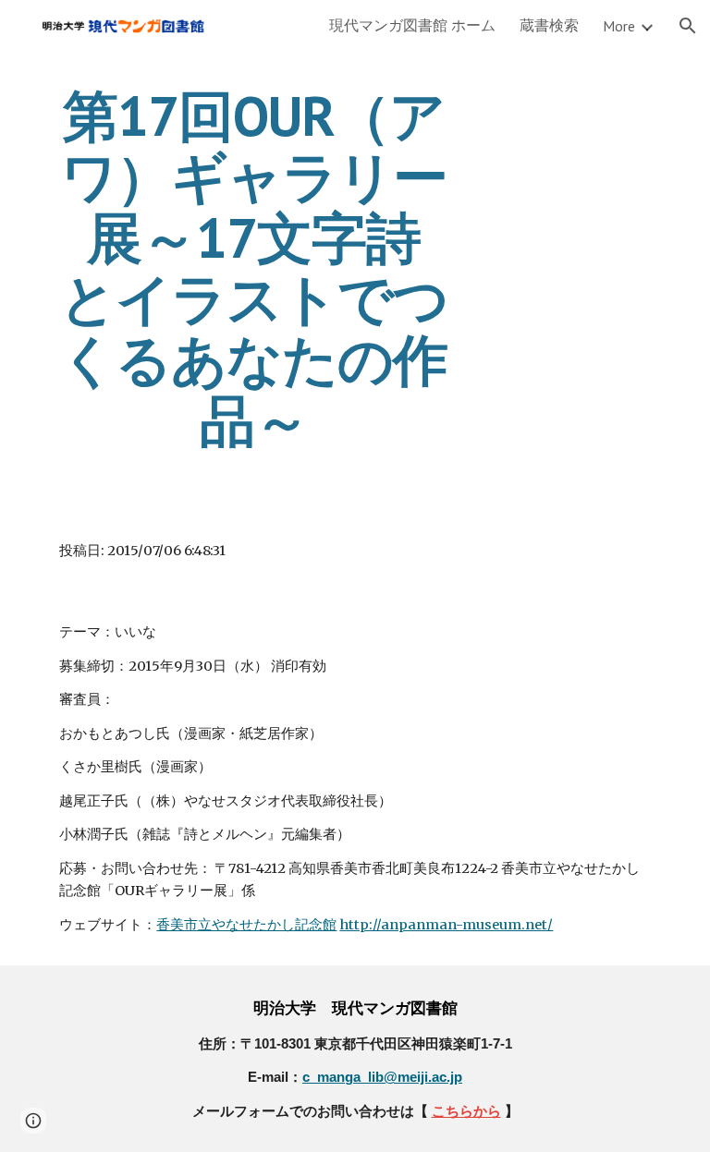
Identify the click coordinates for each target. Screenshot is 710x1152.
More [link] (619, 26)
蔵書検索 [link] (549, 25)
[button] (688, 26)
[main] (254, 268)
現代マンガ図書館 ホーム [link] (412, 25)
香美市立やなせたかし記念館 (246, 924)
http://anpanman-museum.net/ (446, 924)
